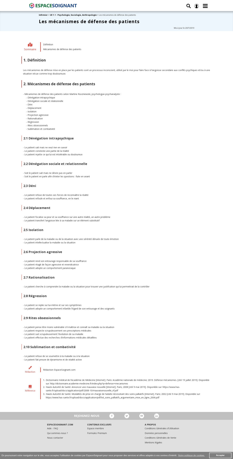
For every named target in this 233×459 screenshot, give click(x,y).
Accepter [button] (220, 455)
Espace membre (95, 428)
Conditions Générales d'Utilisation (162, 428)
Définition (48, 44)
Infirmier (43, 15)
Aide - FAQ (52, 428)
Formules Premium (97, 433)
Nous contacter (55, 437)
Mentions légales (153, 442)
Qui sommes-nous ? (57, 433)
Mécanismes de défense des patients (62, 49)
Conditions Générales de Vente (160, 437)
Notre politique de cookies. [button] (191, 455)
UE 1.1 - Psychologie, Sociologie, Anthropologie (73, 15)
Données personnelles (156, 433)
